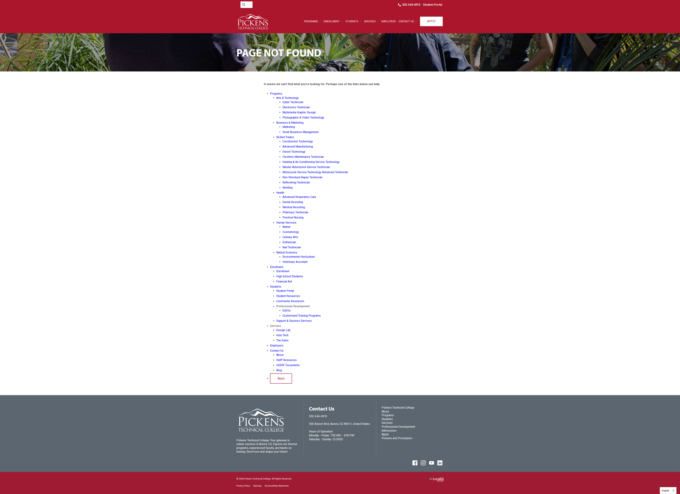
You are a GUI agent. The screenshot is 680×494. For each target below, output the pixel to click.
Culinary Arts (290, 237)
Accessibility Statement (277, 485)
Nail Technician (291, 247)
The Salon (282, 340)
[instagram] (423, 463)
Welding (287, 187)
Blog (279, 370)
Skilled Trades (285, 137)
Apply (431, 21)
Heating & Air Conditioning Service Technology (311, 162)
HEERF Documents (288, 365)
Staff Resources (286, 360)
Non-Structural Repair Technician (302, 177)
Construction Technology (297, 141)
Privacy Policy (243, 485)
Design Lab (283, 330)
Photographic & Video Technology (303, 117)
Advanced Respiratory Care (299, 197)
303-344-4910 (411, 4)
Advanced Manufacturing (297, 146)
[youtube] (431, 463)
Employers (388, 21)
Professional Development (398, 426)
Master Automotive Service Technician (306, 167)
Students (351, 21)
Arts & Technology (287, 98)
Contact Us (406, 21)
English (665, 490)
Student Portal (432, 4)
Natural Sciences (286, 252)
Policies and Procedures (397, 438)
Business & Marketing (290, 122)
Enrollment (332, 21)
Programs (311, 21)
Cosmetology (290, 232)
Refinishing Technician (296, 182)
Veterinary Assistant (295, 262)
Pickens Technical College (398, 407)
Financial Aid (284, 281)
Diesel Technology (293, 151)
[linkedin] (440, 463)
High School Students (289, 276)
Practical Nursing (293, 217)
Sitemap (257, 485)
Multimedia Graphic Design (299, 112)
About (280, 355)
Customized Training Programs (301, 315)
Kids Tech (282, 335)
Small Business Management (300, 132)
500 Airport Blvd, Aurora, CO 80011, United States (339, 424)
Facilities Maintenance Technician (303, 156)
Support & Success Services (294, 320)
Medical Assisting (293, 207)
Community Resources (290, 301)
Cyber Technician (292, 102)
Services (387, 422)
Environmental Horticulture (298, 256)
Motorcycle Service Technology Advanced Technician (315, 172)
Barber (286, 227)
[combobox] (668, 490)
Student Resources (288, 296)
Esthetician (289, 242)
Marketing (288, 127)
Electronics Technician (296, 107)
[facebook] (415, 463)
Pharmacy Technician (295, 212)
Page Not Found (278, 52)
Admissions (389, 430)
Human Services (286, 222)
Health (280, 192)
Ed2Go (286, 310)
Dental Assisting (292, 202)
